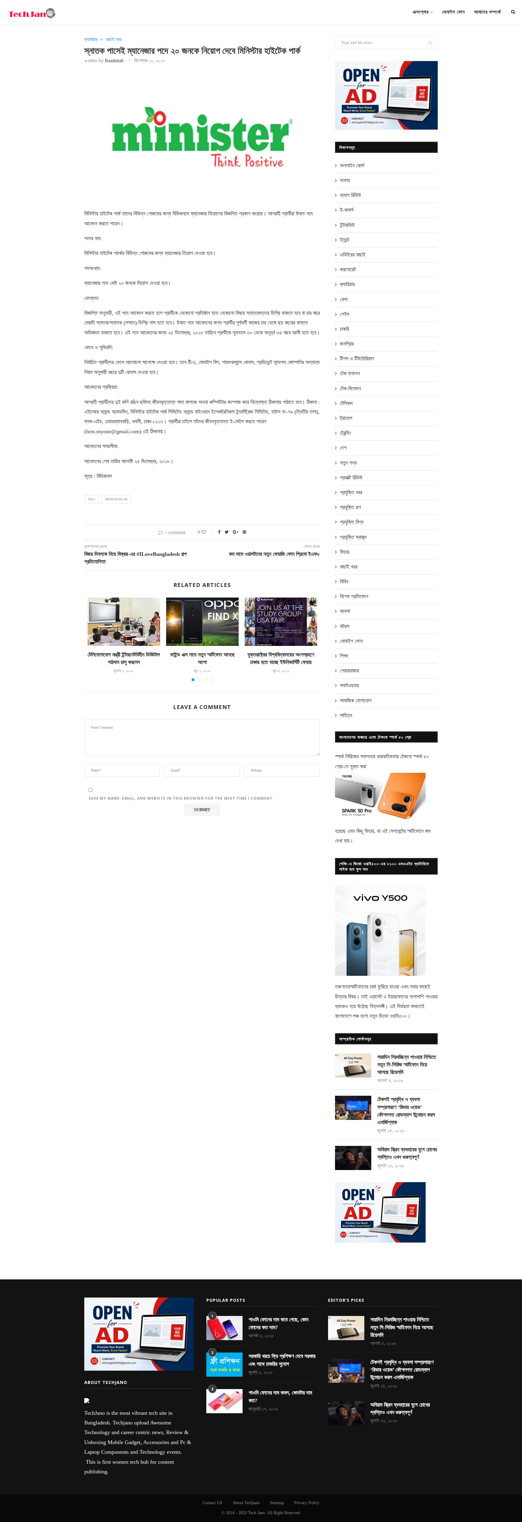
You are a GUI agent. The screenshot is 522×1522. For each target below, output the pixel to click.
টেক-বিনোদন (350, 388)
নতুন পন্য (348, 463)
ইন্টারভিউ (347, 225)
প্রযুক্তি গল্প (350, 507)
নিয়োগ (91, 499)
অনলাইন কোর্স (352, 166)
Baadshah (114, 60)
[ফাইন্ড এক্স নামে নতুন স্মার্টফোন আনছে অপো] (202, 622)
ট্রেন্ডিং (345, 433)
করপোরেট (348, 269)
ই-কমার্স (346, 210)
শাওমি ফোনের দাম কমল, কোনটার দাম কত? (280, 1396)
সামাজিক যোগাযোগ (356, 701)
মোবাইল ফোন (453, 12)
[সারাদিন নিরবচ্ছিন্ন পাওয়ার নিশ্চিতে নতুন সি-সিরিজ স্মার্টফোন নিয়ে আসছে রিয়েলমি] (353, 1065)
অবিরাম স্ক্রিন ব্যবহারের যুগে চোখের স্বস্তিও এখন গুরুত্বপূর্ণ (407, 1153)
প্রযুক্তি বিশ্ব (351, 522)
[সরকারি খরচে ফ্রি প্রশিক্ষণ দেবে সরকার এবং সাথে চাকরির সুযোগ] (224, 1365)
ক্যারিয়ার (91, 39)
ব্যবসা (345, 611)
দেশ (343, 448)
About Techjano (246, 1503)
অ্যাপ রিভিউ (350, 195)
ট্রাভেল (346, 418)
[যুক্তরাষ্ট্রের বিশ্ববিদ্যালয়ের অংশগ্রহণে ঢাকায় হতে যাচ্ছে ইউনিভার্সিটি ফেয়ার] (281, 622)
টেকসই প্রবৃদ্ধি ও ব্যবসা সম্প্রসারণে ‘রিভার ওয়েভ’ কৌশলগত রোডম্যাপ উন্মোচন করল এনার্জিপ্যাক (406, 1110)
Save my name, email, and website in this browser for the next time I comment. (181, 798)
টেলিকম (346, 403)
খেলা (343, 299)
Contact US (212, 1503)
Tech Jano (256, 1513)
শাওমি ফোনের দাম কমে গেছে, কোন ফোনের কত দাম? (278, 1323)
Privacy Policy (306, 1503)
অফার (345, 180)
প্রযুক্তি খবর (351, 492)
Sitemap (277, 1503)
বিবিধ (344, 582)
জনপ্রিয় (347, 344)
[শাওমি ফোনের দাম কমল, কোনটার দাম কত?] (224, 1401)
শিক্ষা (344, 656)
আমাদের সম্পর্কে (487, 12)
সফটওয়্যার (349, 685)
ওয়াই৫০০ (398, 1016)
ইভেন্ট (344, 240)
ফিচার (344, 552)
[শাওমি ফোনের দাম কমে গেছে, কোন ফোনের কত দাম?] (224, 1328)
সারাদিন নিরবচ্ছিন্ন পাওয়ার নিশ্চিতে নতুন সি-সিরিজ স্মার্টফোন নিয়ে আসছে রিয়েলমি (406, 1064)
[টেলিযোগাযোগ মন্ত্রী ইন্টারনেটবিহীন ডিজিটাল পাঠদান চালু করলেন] (124, 622)
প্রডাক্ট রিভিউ (351, 478)
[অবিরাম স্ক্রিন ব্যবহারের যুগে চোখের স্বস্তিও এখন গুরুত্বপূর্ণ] (353, 1158)
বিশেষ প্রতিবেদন (354, 596)
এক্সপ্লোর (421, 12)
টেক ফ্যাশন (350, 373)
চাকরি (344, 329)
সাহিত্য (346, 715)
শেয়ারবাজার (349, 671)
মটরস (344, 626)
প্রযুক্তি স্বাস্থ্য (353, 537)
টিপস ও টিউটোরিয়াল (357, 359)
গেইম (344, 314)
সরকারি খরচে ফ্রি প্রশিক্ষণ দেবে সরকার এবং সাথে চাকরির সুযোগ (282, 1360)
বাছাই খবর (113, 39)
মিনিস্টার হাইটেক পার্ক (116, 499)
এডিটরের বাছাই (353, 255)
